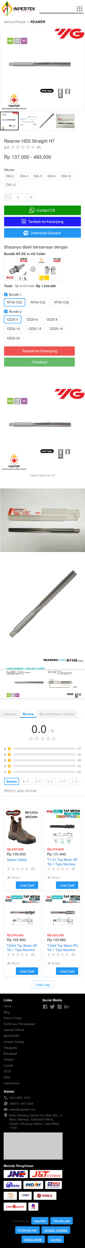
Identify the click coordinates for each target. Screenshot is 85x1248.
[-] (45, 1007)
